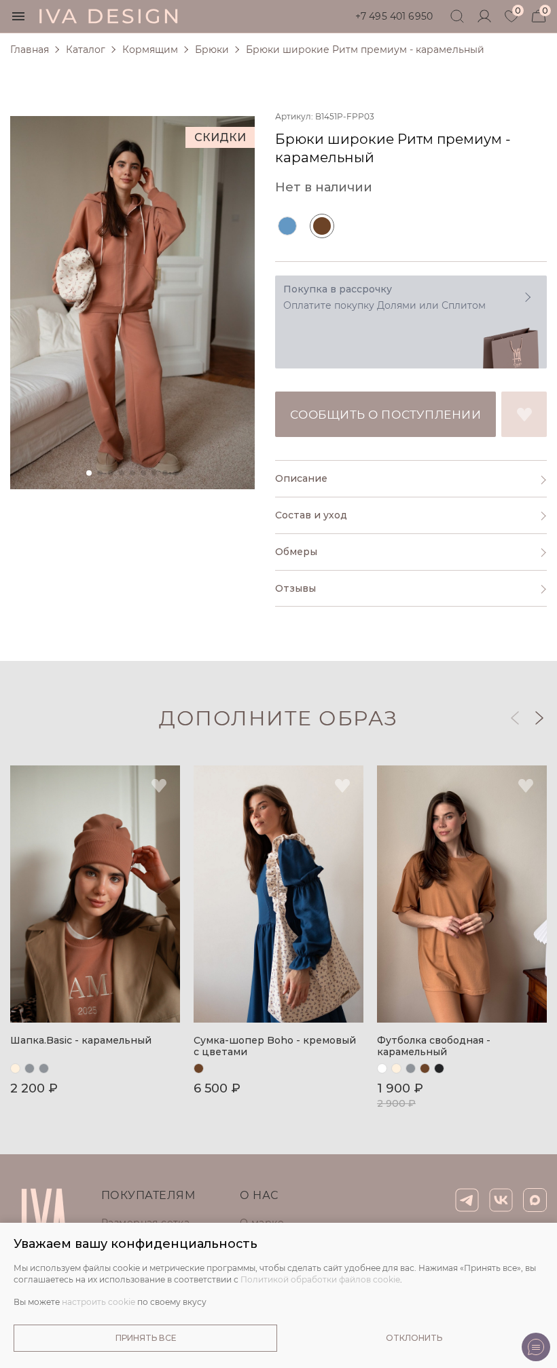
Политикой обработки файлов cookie (320, 1279)
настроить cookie (98, 1302)
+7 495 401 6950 (394, 16)
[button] (539, 718)
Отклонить (414, 1338)
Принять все (145, 1338)
